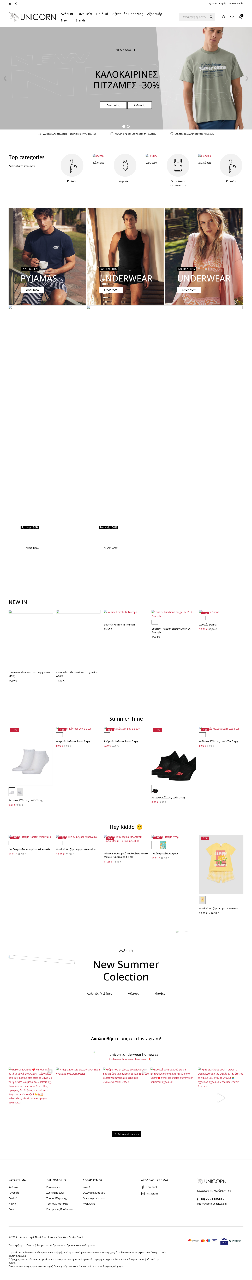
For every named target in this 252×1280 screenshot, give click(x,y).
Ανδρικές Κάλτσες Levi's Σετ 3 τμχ (218, 741)
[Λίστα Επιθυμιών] (232, 17)
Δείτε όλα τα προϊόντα (22, 166)
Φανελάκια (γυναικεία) (177, 183)
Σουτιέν (151, 163)
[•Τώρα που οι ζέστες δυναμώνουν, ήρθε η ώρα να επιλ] (126, 1098)
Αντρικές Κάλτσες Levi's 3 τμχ (168, 797)
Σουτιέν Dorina (208, 624)
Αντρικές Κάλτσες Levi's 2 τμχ (26, 800)
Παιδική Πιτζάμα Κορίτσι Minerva (218, 908)
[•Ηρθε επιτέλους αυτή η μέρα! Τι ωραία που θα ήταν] (220, 1098)
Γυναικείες (113, 105)
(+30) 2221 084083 (211, 1199)
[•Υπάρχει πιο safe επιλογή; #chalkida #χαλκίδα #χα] (78, 1098)
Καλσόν (72, 181)
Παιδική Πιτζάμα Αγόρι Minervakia (75, 849)
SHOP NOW (32, 289)
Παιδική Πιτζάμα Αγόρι (165, 853)
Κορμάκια (125, 181)
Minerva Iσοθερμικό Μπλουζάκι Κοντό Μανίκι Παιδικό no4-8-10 (126, 855)
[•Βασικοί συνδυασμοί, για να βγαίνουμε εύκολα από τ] (173, 1098)
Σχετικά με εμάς (217, 3)
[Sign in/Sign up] (223, 17)
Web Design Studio (73, 1237)
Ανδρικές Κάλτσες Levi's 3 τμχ (121, 741)
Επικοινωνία (236, 3)
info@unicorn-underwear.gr (212, 1203)
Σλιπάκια (204, 163)
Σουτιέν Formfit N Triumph (119, 624)
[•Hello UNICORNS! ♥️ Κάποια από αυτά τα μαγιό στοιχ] (31, 1098)
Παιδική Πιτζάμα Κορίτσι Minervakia (29, 849)
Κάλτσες (98, 163)
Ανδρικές (139, 105)
